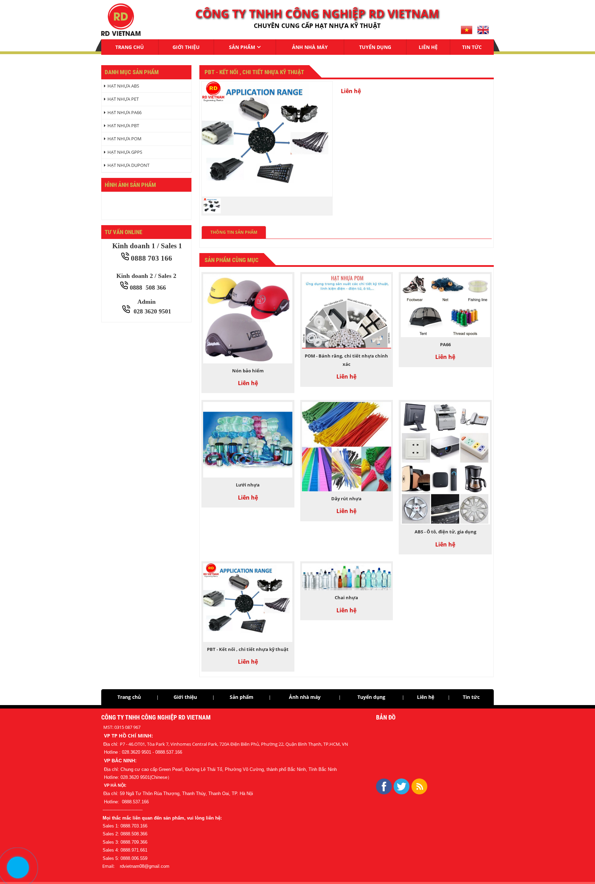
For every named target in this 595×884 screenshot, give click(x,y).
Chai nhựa (346, 597)
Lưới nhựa (248, 485)
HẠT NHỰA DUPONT (128, 165)
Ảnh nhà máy (310, 47)
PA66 (445, 344)
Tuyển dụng (375, 47)
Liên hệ (428, 47)
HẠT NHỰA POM (124, 138)
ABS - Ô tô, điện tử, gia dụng (445, 532)
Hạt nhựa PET (123, 99)
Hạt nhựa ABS (123, 86)
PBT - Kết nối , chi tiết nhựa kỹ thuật (248, 649)
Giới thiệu (186, 47)
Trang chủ (129, 47)
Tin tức (472, 47)
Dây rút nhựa (346, 498)
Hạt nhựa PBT (123, 125)
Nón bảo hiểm (248, 371)
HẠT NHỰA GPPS (124, 152)
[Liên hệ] (17, 867)
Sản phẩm (242, 47)
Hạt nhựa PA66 (124, 112)
